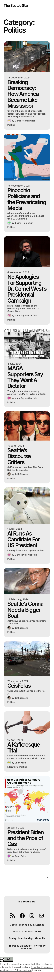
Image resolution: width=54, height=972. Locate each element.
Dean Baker (21, 856)
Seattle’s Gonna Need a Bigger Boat (25, 610)
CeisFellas (19, 686)
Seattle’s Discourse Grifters (19, 456)
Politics (11, 125)
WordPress (27, 948)
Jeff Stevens (21, 474)
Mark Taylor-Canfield (26, 315)
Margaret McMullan (25, 120)
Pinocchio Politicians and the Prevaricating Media (26, 199)
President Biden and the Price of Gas (25, 838)
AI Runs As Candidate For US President (23, 539)
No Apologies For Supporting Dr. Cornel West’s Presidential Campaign (26, 289)
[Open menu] (48, 5)
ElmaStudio (26, 945)
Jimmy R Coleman (24, 223)
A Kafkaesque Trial (23, 748)
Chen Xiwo (20, 762)
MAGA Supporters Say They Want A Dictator (25, 377)
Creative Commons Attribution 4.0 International (26, 969)
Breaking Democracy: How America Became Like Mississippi (23, 94)
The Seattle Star (16, 5)
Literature (12, 767)
